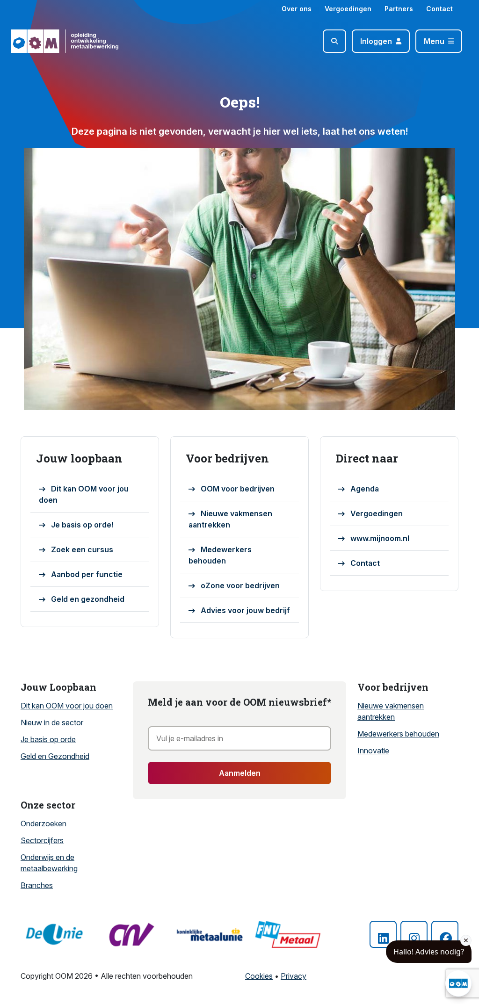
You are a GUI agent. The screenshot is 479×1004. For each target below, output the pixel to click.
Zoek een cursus (82, 549)
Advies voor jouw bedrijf (245, 610)
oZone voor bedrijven (240, 585)
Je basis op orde (48, 739)
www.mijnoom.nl (379, 538)
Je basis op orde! (82, 524)
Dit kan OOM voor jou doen (84, 494)
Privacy (293, 976)
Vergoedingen (348, 9)
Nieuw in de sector (52, 722)
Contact (439, 9)
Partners (399, 9)
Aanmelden (240, 773)
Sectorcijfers (42, 840)
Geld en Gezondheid (55, 756)
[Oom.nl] (38, 41)
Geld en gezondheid (87, 599)
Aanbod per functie (87, 574)
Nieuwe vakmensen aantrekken (230, 519)
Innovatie (373, 750)
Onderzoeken (43, 823)
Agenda (364, 488)
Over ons (297, 9)
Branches (37, 885)
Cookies (259, 976)
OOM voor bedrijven (238, 488)
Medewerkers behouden (220, 555)
